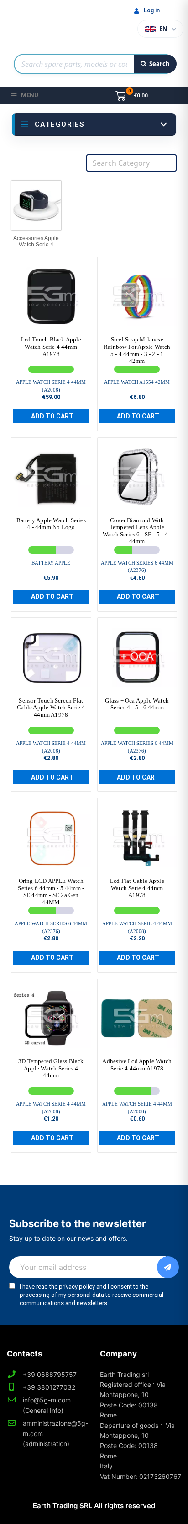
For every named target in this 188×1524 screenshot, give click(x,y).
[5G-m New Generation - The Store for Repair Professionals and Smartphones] (50, 25)
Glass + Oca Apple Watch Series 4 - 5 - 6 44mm (137, 704)
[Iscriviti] (168, 1267)
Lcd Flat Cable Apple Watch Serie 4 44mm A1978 (137, 887)
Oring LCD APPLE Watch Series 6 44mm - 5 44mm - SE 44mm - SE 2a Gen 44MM (51, 891)
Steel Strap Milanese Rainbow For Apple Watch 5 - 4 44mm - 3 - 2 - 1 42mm (137, 350)
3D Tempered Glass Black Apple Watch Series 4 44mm (51, 1068)
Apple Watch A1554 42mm (137, 382)
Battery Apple (50, 563)
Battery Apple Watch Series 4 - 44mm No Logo (51, 524)
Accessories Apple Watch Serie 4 (36, 241)
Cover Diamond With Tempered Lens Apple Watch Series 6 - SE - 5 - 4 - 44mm (137, 531)
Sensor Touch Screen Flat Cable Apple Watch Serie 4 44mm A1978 (51, 707)
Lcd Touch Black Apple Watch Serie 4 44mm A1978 (51, 346)
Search (159, 64)
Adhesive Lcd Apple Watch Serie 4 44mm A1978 (137, 1065)
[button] (51, 416)
